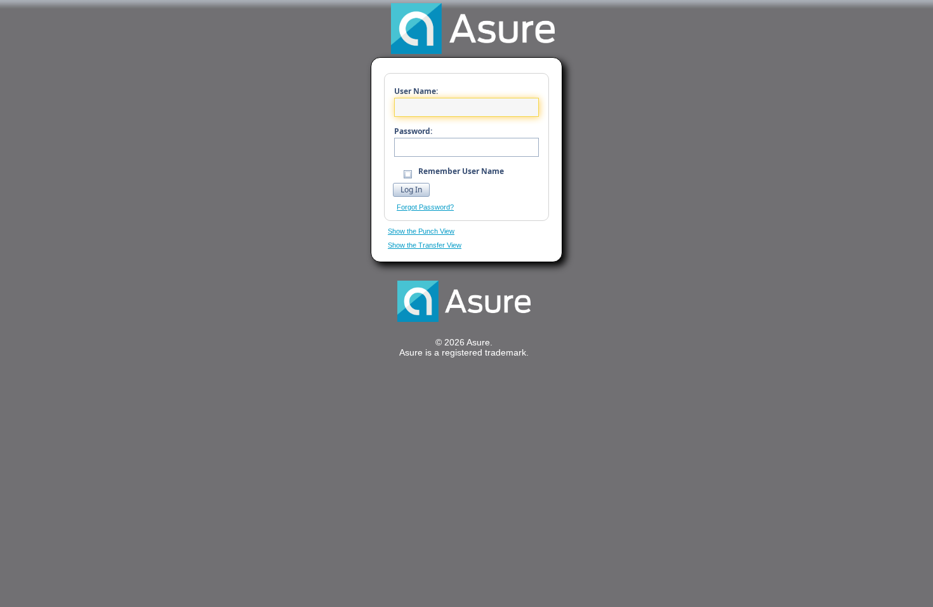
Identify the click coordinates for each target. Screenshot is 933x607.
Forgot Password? (425, 207)
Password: (413, 131)
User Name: (416, 91)
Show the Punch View (421, 231)
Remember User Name (460, 171)
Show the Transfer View (424, 245)
